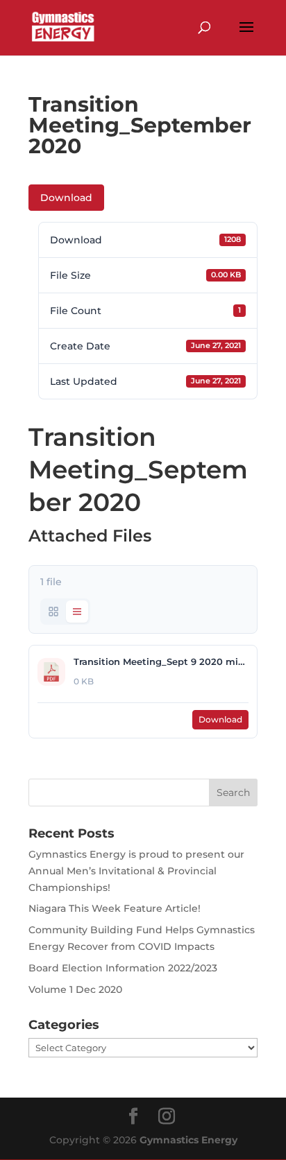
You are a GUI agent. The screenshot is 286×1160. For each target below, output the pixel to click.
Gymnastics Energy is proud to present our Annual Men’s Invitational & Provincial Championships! (136, 871)
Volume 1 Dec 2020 (75, 989)
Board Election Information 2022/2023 (122, 968)
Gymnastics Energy (188, 1140)
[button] (246, 36)
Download (66, 197)
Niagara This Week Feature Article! (114, 908)
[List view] (77, 611)
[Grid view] (53, 611)
